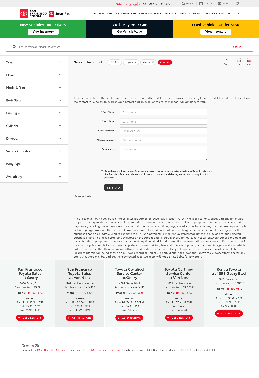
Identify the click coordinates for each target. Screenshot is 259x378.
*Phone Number (105, 139)
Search (237, 46)
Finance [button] (198, 13)
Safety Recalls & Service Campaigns (95, 349)
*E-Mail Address (105, 130)
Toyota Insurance (150, 13)
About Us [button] (233, 13)
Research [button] (170, 13)
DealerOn (49, 349)
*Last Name (108, 121)
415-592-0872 (233, 288)
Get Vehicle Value (129, 31)
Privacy (70, 349)
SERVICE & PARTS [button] (215, 13)
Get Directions (32, 317)
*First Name (107, 111)
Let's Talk (113, 187)
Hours (119, 349)
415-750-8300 (34, 293)
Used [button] (110, 13)
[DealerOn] (31, 345)
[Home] (94, 13)
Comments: (108, 149)
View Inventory (43, 31)
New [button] (101, 13)
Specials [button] (184, 13)
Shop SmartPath (126, 13)
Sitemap (60, 349)
